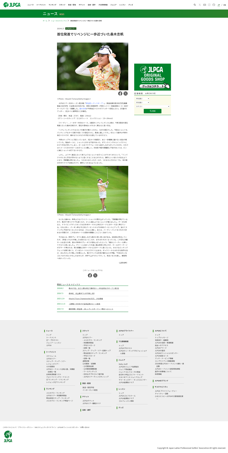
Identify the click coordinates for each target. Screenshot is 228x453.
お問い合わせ (85, 427)
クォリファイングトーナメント (58, 377)
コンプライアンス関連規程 (165, 361)
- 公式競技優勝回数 (90, 369)
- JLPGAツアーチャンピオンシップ (96, 376)
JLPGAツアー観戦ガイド (92, 403)
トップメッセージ (161, 337)
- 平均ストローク (89, 345)
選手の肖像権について (163, 371)
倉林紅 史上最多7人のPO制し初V (82, 293)
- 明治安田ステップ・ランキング (95, 353)
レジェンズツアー (52, 364)
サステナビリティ (161, 387)
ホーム (45, 21)
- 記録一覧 (86, 348)
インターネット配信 (90, 390)
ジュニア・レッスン (53, 342)
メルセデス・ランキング (55, 393)
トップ (48, 335)
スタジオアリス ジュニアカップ (130, 377)
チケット (82, 5)
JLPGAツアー (51, 358)
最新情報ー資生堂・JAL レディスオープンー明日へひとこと (91, 309)
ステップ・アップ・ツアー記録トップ (97, 350)
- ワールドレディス (90, 371)
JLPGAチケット (88, 400)
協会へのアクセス (161, 345)
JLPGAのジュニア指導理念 (129, 366)
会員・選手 (91, 5)
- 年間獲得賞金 (88, 342)
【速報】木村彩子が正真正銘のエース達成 (84, 304)
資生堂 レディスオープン (95, 103)
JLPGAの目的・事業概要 (164, 342)
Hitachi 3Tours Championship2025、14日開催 (86, 298)
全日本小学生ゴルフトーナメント (131, 374)
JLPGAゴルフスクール (127, 396)
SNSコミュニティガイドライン (45, 427)
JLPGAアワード (161, 348)
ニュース (31, 5)
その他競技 (50, 366)
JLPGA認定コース (161, 356)
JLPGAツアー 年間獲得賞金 (56, 395)
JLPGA (48, 345)
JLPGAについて (161, 330)
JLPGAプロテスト (125, 348)
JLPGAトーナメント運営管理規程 (167, 369)
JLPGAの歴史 (160, 350)
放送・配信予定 (88, 387)
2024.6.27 (61, 28)
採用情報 (158, 374)
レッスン (122, 5)
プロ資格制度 (103, 5)
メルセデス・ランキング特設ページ (59, 400)
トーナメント (41, 5)
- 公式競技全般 (88, 366)
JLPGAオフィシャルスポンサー (166, 353)
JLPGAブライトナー (126, 330)
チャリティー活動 (161, 393)
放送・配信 (72, 5)
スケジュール (51, 356)
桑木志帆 (82, 108)
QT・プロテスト (52, 340)
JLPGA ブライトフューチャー (166, 391)
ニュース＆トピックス (59, 21)
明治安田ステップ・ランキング (58, 398)
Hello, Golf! (123, 364)
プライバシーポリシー (25, 427)
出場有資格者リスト (53, 374)
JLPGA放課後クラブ (126, 382)
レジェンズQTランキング (55, 382)
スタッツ (62, 5)
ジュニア (113, 5)
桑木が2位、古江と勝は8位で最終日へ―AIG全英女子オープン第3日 (94, 288)
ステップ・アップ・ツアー (56, 361)
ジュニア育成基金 (125, 369)
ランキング (52, 5)
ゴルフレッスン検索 (126, 401)
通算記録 (86, 361)
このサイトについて (10, 427)
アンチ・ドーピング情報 (164, 358)
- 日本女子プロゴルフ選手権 (93, 374)
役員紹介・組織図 (161, 340)
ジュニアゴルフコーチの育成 (129, 372)
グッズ (130, 5)
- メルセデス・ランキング (92, 340)
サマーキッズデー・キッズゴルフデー (133, 380)
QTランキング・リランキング (57, 379)
